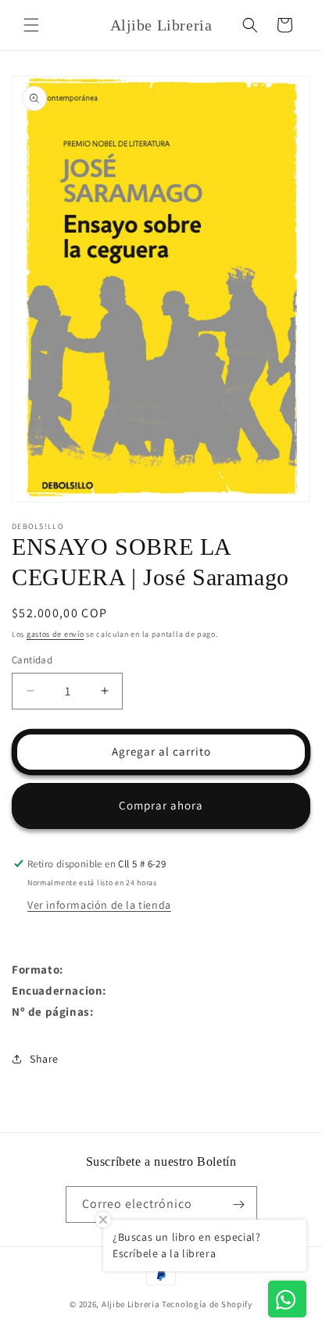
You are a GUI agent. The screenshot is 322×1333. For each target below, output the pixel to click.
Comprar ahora (161, 805)
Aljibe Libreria (131, 1304)
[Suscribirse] (239, 1204)
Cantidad (32, 659)
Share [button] (44, 1059)
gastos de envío (55, 634)
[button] (31, 25)
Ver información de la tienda (99, 905)
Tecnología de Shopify (207, 1304)
